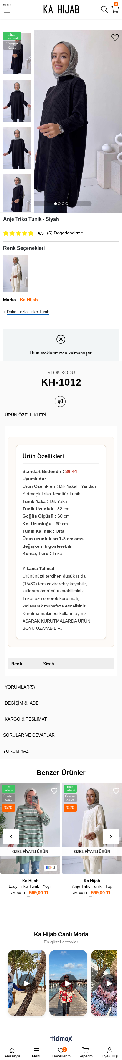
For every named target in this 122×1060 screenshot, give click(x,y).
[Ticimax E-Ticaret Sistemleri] (61, 1039)
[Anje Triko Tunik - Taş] (15, 273)
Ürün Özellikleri (25, 414)
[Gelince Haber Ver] (60, 401)
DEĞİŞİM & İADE (21, 703)
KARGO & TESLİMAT (26, 719)
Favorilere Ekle (18, 791)
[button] (55, 204)
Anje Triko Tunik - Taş (56, 886)
